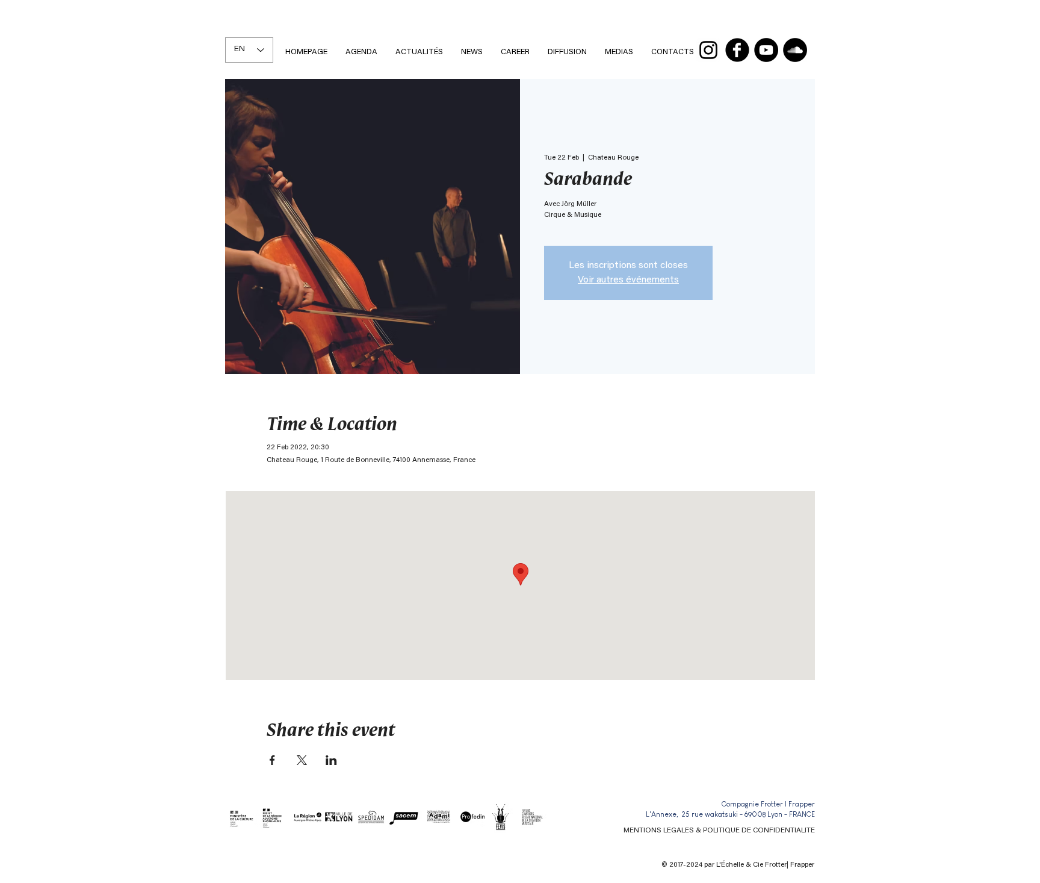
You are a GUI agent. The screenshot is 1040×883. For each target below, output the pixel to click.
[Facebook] (737, 50)
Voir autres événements (628, 280)
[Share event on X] (302, 760)
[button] (515, 52)
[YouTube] (766, 50)
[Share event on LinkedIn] (331, 760)
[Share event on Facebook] (272, 760)
